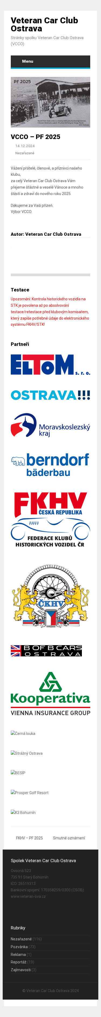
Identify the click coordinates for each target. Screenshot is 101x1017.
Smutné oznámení (69, 838)
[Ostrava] (50, 399)
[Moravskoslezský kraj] (50, 436)
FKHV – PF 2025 (29, 838)
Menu (27, 61)
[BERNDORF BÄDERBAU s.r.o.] (50, 475)
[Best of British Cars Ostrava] (46, 655)
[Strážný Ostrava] (27, 753)
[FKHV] (50, 545)
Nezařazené (24, 153)
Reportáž (18, 962)
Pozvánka (19, 947)
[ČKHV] (50, 628)
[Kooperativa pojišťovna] (50, 714)
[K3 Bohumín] (23, 812)
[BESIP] (18, 773)
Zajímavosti (21, 970)
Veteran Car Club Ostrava (44, 24)
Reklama (18, 954)
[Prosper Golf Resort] (29, 793)
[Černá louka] (23, 733)
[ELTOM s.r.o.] (50, 373)
